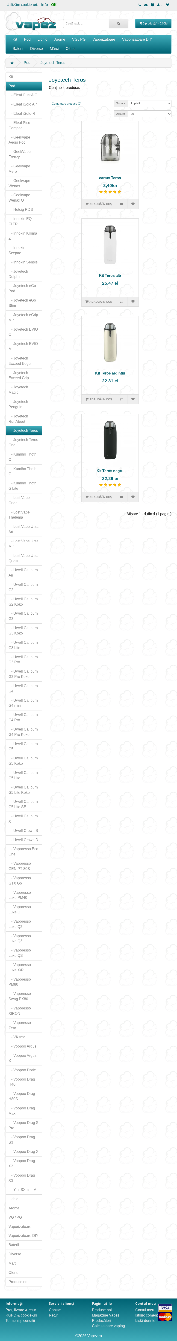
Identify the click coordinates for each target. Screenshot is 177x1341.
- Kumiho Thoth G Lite (22, 485)
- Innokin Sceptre (17, 250)
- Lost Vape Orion (19, 500)
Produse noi (18, 1282)
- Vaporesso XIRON (20, 1010)
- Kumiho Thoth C (22, 457)
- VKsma (17, 1037)
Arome (59, 39)
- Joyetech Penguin (18, 404)
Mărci (54, 49)
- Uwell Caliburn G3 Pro (23, 659)
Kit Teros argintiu (110, 373)
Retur (53, 1315)
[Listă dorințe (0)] (167, 5)
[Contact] (146, 5)
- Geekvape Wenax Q (19, 197)
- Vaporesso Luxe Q (20, 909)
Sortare (120, 103)
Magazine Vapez (105, 1315)
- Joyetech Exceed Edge (20, 360)
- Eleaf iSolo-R (22, 113)
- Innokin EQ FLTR (20, 221)
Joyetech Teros (53, 63)
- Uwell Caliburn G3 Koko (23, 630)
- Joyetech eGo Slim (22, 303)
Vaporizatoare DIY (137, 39)
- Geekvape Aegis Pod (19, 140)
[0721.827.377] (140, 5)
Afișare (120, 113)
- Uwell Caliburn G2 (23, 587)
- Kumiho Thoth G (22, 471)
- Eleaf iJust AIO (23, 95)
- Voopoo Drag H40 (22, 1082)
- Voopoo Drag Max (22, 1110)
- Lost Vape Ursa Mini (23, 543)
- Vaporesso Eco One (23, 851)
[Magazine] (152, 5)
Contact (55, 1310)
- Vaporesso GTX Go (20, 880)
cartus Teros (110, 178)
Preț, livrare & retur (21, 1310)
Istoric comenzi (147, 1315)
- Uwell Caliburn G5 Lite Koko (23, 789)
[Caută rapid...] (118, 23)
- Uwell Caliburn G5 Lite (23, 775)
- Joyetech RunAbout (18, 418)
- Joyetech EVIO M (23, 346)
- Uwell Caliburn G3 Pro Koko (23, 674)
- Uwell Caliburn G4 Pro (23, 717)
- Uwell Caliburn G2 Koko (23, 601)
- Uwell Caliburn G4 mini (23, 703)
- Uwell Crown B (23, 831)
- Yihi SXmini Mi (23, 1190)
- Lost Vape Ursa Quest (23, 558)
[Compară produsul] (121, 203)
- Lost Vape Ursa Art (23, 529)
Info (44, 5)
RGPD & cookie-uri (21, 1315)
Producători (101, 1321)
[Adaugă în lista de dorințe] (133, 203)
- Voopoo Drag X (23, 1152)
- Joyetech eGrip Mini (23, 317)
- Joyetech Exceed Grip (19, 375)
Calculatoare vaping (108, 1326)
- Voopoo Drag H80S (22, 1096)
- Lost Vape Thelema (19, 514)
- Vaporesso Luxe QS (20, 952)
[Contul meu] (160, 5)
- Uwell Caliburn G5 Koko (23, 760)
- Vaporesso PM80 (20, 982)
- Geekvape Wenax (19, 183)
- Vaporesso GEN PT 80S (20, 866)
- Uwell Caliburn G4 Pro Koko (23, 732)
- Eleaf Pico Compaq (19, 125)
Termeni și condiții (20, 1321)
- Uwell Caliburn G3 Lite (23, 645)
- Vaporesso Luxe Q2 (20, 924)
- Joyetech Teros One (23, 442)
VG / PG (79, 39)
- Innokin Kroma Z (23, 236)
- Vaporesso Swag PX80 (20, 996)
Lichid (42, 39)
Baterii (18, 49)
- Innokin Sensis (23, 262)
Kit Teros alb (110, 276)
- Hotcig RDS (21, 209)
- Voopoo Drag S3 (22, 1139)
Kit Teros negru (110, 471)
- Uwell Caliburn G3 (23, 616)
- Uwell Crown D (23, 840)
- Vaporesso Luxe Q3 (20, 938)
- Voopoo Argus (22, 1046)
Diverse (36, 49)
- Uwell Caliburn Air (23, 572)
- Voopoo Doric (22, 1070)
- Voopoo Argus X (22, 1058)
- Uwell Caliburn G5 (23, 746)
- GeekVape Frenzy (20, 154)
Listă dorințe (145, 1321)
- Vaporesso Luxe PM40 (20, 895)
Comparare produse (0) (66, 103)
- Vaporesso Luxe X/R (20, 967)
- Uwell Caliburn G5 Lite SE (23, 804)
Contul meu (144, 1310)
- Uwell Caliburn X (23, 818)
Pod (27, 39)
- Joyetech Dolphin (18, 274)
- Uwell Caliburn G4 (23, 688)
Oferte (71, 49)
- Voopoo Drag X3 (22, 1178)
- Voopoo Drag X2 (22, 1163)
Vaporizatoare (103, 39)
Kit (15, 39)
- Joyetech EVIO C (23, 332)
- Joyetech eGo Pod (22, 288)
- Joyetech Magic (18, 389)
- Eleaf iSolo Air (23, 104)
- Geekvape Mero (19, 168)
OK (54, 5)
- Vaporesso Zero (20, 1025)
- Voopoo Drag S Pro (23, 1125)
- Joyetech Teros (23, 430)
